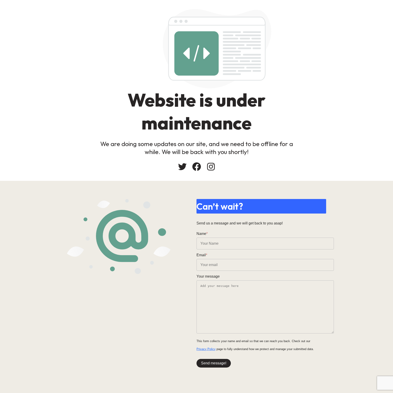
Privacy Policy (206, 349)
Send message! (213, 363)
